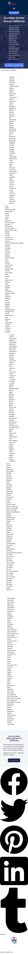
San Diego (9, 558)
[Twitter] (14, 824)
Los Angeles (12, 379)
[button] (14, 8)
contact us (21, 750)
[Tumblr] (14, 932)
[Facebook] (14, 795)
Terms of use (9, 952)
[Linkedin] (14, 886)
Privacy (2, 952)
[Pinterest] (14, 854)
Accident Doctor (5, 70)
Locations (2, 934)
